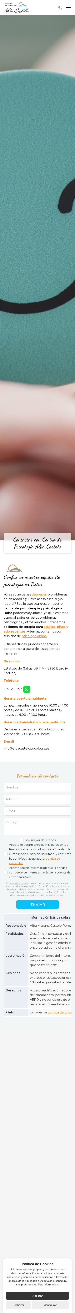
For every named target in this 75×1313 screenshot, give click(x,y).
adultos (50, 627)
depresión (39, 594)
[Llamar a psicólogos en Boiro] (59, 7)
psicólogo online (34, 636)
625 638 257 (13, 689)
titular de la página (18, 883)
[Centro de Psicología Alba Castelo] (16, 7)
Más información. (48, 1284)
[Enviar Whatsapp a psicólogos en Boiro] (26, 689)
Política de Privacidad (53, 895)
